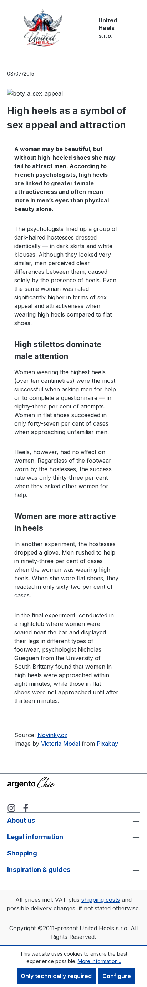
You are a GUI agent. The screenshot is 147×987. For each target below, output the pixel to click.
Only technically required (56, 976)
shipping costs (100, 899)
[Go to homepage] (42, 28)
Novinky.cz (52, 735)
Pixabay (107, 743)
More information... (99, 961)
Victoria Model (60, 743)
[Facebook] (25, 807)
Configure (116, 976)
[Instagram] (11, 807)
